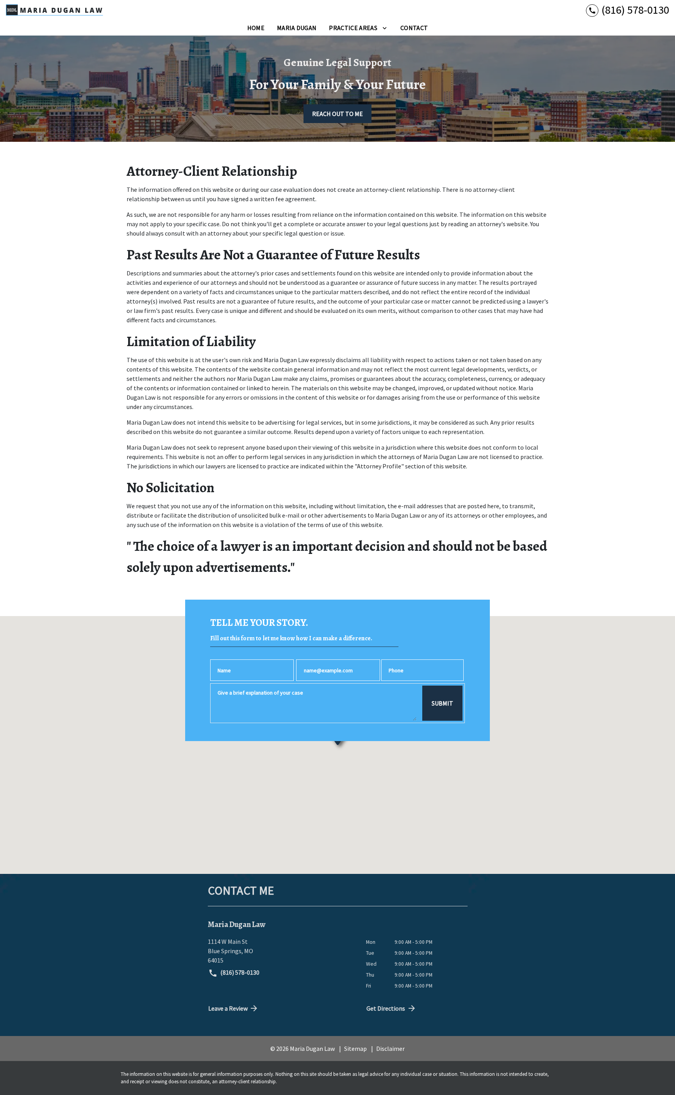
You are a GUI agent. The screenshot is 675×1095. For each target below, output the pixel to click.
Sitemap (355, 1048)
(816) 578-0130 (239, 972)
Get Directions (385, 1008)
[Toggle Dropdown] (384, 28)
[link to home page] (55, 9)
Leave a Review (228, 1008)
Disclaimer (390, 1048)
